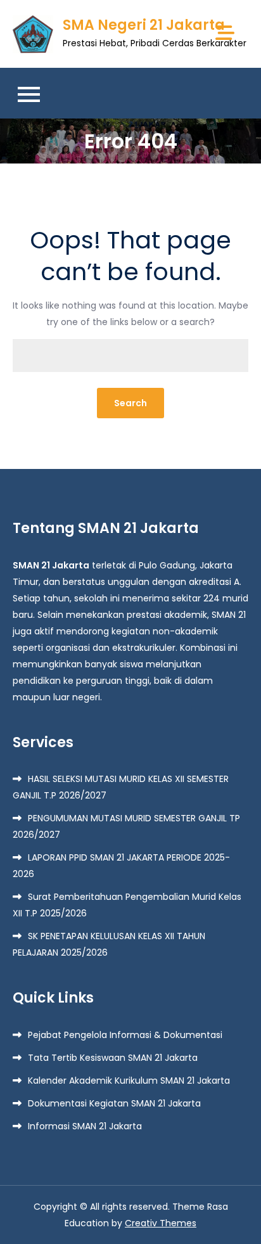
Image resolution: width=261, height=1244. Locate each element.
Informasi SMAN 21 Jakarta (85, 1126)
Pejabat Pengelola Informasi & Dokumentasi (125, 1035)
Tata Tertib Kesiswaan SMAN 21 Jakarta (113, 1057)
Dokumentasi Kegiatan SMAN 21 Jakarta (114, 1103)
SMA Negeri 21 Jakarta (144, 25)
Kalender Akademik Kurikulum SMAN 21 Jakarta (129, 1080)
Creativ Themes (160, 1223)
